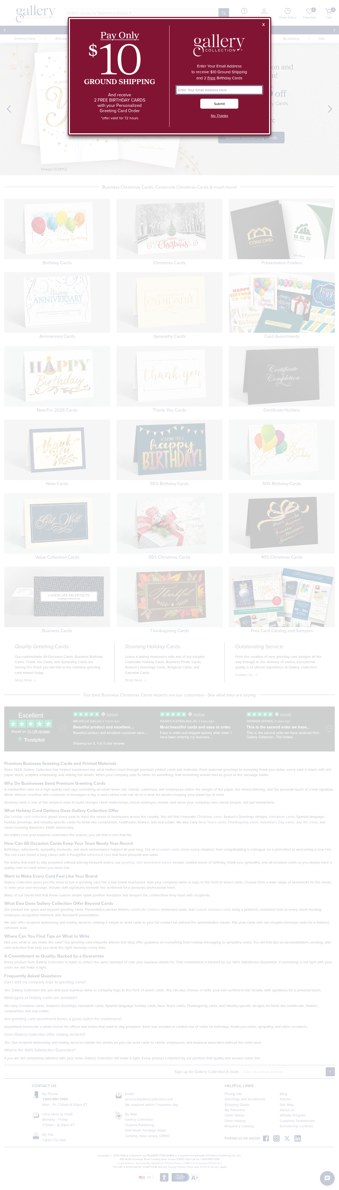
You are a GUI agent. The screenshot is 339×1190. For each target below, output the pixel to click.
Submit (219, 103)
